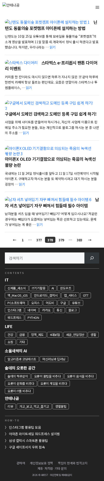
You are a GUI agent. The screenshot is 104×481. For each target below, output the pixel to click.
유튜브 (76, 302)
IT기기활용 (38, 288)
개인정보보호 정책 (41, 463)
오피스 (35, 302)
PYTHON (33, 317)
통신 (59, 310)
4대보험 (55, 334)
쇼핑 (10, 342)
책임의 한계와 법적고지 (72, 463)
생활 (93, 334)
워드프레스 (14, 317)
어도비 (50, 302)
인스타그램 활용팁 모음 (25, 427)
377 (39, 240)
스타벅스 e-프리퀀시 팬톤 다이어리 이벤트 (51, 66)
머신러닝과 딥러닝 (54, 359)
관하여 (21, 463)
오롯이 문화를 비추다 (20, 383)
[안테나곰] (19, 7)
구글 (63, 302)
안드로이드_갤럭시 (46, 295)
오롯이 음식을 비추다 (80, 376)
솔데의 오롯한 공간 (20, 368)
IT (6, 280)
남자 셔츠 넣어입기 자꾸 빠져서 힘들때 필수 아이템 (52, 202)
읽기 (53, 47)
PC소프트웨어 (16, 302)
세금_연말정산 (75, 334)
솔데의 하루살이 (17, 376)
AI (53, 288)
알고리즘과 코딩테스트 (21, 359)
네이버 (32, 310)
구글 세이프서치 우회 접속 (27, 447)
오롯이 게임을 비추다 (53, 383)
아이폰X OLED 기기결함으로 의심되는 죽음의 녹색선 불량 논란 (50, 162)
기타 (22, 342)
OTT (86, 295)
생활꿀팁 (60, 406)
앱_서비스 (70, 295)
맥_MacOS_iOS (17, 295)
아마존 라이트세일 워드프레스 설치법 (34, 433)
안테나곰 (12, 398)
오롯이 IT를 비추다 (19, 391)
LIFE (8, 326)
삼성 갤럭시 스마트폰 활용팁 (28, 440)
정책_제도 (37, 334)
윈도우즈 (65, 288)
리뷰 (10, 406)
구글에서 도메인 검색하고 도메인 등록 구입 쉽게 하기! (51, 114)
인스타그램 (14, 310)
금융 (22, 334)
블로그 (72, 310)
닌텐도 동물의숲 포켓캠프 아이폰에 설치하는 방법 (51, 25)
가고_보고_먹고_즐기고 (34, 406)
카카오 (46, 310)
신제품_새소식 (16, 288)
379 (61, 240)
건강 (10, 334)
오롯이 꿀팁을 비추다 (47, 376)
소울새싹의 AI (16, 351)
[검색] (91, 258)
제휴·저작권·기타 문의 (52, 468)
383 (79, 240)
